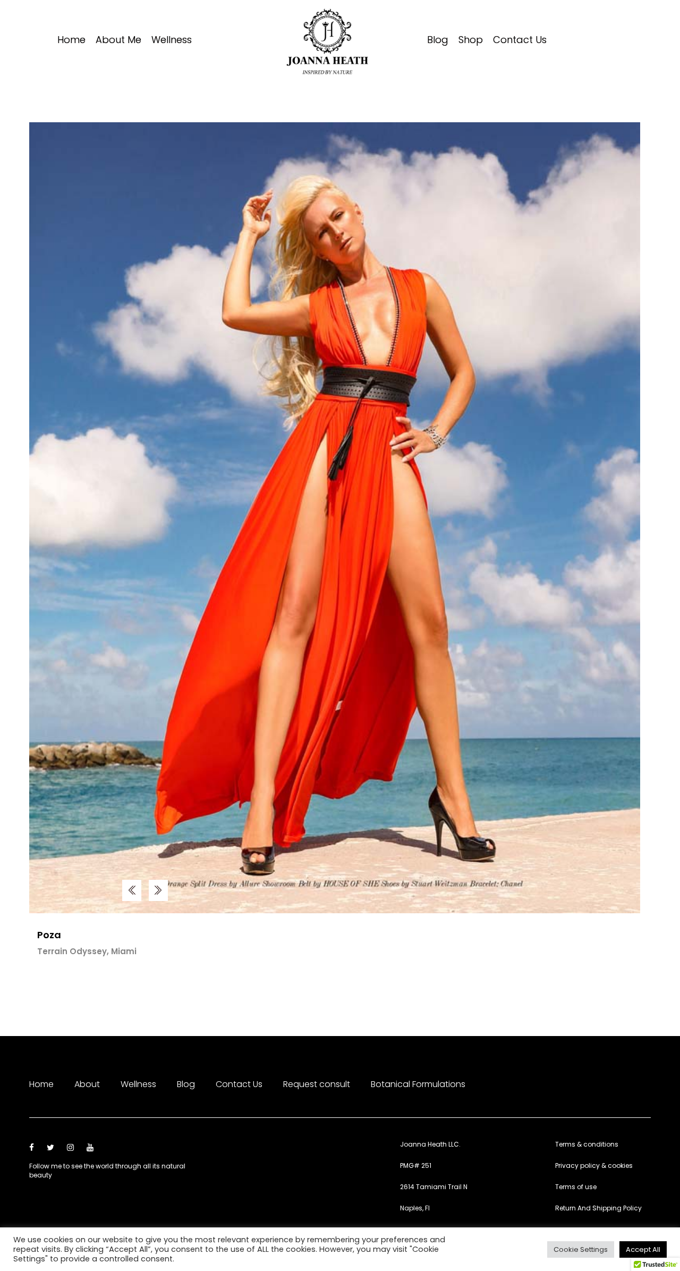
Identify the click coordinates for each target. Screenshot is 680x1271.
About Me (118, 40)
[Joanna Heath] (327, 41)
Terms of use (576, 1186)
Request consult (316, 1084)
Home (71, 40)
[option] (334, 517)
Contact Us (520, 40)
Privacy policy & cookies (594, 1165)
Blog (437, 40)
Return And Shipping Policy (598, 1208)
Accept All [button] (643, 1249)
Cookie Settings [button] (581, 1249)
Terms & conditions (586, 1144)
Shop (470, 40)
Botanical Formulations (418, 1084)
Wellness (171, 40)
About (87, 1084)
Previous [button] (158, 890)
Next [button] (131, 890)
